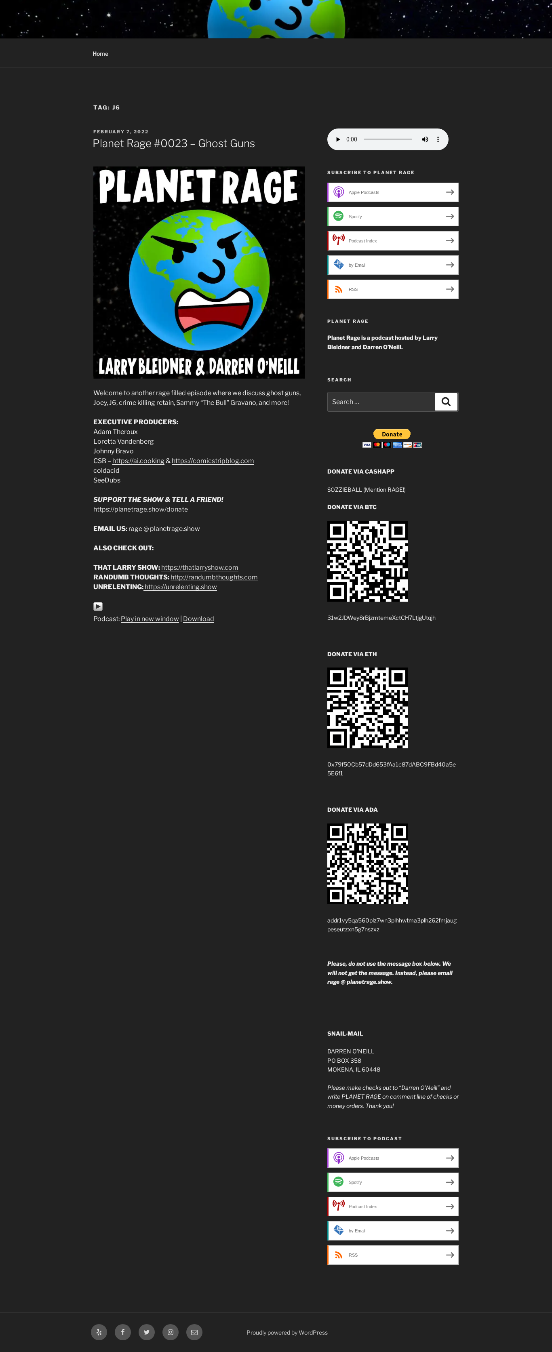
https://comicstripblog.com (213, 461)
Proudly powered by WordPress (287, 1332)
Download (198, 619)
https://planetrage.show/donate (140, 509)
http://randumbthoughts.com (214, 577)
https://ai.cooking (138, 461)
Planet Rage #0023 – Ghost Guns (174, 143)
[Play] (98, 609)
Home (100, 53)
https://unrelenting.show (181, 587)
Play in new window (150, 619)
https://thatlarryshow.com (199, 567)
